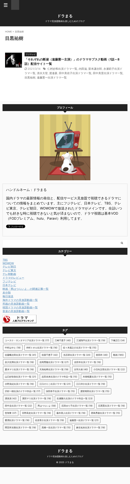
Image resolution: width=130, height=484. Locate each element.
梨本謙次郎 (95, 68)
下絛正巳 (118, 340)
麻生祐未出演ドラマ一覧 (90, 427)
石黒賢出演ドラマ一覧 (111, 405)
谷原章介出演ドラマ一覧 (49, 420)
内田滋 (83, 68)
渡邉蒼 (53, 73)
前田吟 (102, 355)
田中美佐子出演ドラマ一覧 (75, 73)
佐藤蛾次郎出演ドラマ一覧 (20, 355)
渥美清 (11, 398)
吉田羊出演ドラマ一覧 (87, 362)
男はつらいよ (47, 405)
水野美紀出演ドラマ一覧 (19, 384)
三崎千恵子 (63, 340)
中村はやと (13, 347)
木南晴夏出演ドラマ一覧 (97, 376)
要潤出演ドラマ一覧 (17, 420)
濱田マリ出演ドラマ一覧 (36, 398)
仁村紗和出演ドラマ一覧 (62, 68)
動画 (118, 355)
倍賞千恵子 (50, 355)
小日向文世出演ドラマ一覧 (109, 369)
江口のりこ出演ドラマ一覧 (55, 384)
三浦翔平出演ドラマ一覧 (90, 340)
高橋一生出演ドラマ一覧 (56, 427)
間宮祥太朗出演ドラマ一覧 (20, 427)
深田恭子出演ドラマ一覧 (60, 391)
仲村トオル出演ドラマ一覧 (41, 347)
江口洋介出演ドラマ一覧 (90, 384)
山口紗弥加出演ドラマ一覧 (20, 376)
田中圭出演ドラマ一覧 (18, 405)
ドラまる (65, 16)
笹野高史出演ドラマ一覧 (36, 413)
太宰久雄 (81, 369)
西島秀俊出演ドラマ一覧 (105, 413)
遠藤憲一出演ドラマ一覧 (52, 77)
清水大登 (42, 73)
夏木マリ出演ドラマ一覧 (19, 369)
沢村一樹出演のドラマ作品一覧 (22, 391)
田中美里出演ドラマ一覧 (108, 73)
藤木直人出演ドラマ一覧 (71, 413)
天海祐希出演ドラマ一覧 (53, 369)
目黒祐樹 (30, 77)
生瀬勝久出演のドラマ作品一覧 (75, 398)
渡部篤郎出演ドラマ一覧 (94, 391)
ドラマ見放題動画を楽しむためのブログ (65, 456)
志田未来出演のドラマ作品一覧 (59, 376)
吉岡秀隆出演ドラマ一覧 (54, 362)
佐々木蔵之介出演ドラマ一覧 (79, 347)
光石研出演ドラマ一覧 (76, 355)
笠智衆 (10, 413)
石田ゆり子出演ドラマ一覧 (77, 405)
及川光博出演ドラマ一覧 (19, 362)
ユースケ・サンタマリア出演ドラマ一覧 (27, 340)
